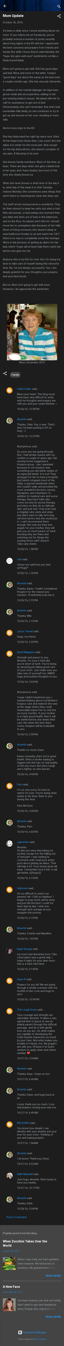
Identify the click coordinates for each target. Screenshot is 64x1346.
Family (15, 374)
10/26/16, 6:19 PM (27, 918)
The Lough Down (27, 1009)
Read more (53, 1275)
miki (19, 559)
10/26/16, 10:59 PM (28, 999)
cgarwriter (23, 842)
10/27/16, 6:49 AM (27, 1112)
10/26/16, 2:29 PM (27, 642)
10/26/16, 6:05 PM (27, 831)
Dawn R (21, 979)
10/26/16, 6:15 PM (27, 878)
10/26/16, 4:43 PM (27, 774)
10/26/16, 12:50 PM (28, 409)
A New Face (11, 1286)
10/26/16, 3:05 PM (27, 681)
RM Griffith (23, 1123)
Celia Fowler (24, 388)
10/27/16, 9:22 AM (27, 1163)
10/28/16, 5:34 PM (27, 1208)
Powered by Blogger (34, 1332)
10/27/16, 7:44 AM (27, 1143)
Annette (21, 419)
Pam (19, 784)
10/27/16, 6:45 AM (27, 1079)
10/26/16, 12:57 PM (28, 436)
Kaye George (24, 949)
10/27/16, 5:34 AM (27, 1058)
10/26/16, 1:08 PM (27, 549)
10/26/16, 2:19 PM (27, 600)
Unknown (22, 888)
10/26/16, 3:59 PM (27, 734)
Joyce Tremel (25, 631)
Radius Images (39, 1339)
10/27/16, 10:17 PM (28, 1187)
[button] (59, 16)
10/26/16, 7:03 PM (27, 938)
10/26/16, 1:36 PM (27, 573)
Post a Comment (16, 1217)
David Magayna (25, 652)
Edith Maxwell (25, 1174)
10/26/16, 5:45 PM (27, 811)
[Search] (59, 7)
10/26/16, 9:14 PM (27, 969)
